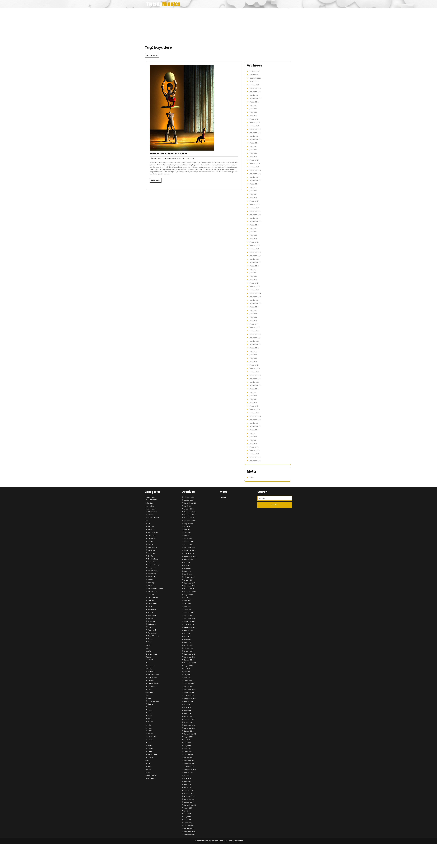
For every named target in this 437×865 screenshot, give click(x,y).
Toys (148, 772)
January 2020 (254, 85)
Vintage (150, 639)
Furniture (151, 514)
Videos (150, 757)
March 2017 (254, 201)
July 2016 (253, 228)
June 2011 (253, 437)
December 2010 (255, 457)
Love (149, 707)
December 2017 (255, 170)
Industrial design (154, 565)
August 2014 (254, 307)
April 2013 (253, 362)
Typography (152, 633)
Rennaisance (153, 603)
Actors (150, 731)
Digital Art (151, 550)
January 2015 (254, 290)
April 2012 (253, 403)
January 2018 (254, 167)
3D (149, 523)
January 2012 (254, 413)
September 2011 (255, 426)
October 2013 (254, 341)
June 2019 (253, 109)
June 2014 (253, 314)
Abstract (151, 526)
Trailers (150, 739)
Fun (147, 663)
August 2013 (254, 348)
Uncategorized (151, 775)
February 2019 (255, 122)
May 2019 (253, 112)
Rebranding (152, 686)
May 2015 (253, 276)
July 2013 (253, 351)
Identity (149, 669)
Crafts (148, 651)
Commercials (152, 500)
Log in (252, 477)
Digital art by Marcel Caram (168, 153)
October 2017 (254, 177)
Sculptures (152, 609)
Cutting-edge (152, 547)
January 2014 (254, 331)
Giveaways (150, 666)
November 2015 (255, 256)
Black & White (153, 532)
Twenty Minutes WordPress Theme (209, 840)
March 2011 (254, 447)
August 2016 (254, 225)
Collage (150, 544)
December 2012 (255, 375)
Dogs (149, 766)
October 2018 (254, 136)
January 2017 (254, 208)
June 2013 (253, 355)
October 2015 (254, 259)
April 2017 (253, 198)
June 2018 (253, 150)
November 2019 (255, 92)
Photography (152, 591)
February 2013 (255, 368)
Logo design (152, 677)
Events (150, 748)
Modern (151, 580)
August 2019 (254, 102)
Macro (151, 594)
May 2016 (253, 235)
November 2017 (255, 174)
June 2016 (253, 232)
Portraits (151, 600)
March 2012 (254, 406)
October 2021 (254, 75)
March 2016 (254, 242)
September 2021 (255, 78)
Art (147, 521)
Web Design (150, 778)
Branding (151, 671)
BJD (147, 648)
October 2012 (254, 382)
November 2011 (255, 420)
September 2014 (255, 303)
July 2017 (253, 187)
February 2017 (255, 204)
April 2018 (253, 157)
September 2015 (255, 262)
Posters (151, 734)
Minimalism (152, 574)
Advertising (150, 497)
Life (147, 695)
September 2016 (255, 221)
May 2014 (253, 317)
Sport (150, 716)
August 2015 (254, 266)
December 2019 (255, 88)
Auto (149, 698)
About (186, 857)
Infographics (152, 568)
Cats (149, 763)
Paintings (151, 583)
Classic (150, 541)
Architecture (150, 509)
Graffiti (150, 556)
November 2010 (255, 461)
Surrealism (152, 624)
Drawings (151, 553)
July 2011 (253, 433)
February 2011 (255, 450)
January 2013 (254, 372)
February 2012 (255, 409)
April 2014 (253, 321)
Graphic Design (153, 559)
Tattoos (150, 627)
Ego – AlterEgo (152, 55)
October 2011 (254, 423)
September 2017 (255, 180)
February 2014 (255, 327)
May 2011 (253, 440)
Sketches (151, 612)
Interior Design (153, 517)
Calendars (151, 535)
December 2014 (255, 293)
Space (148, 769)
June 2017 (253, 191)
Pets (148, 761)
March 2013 (254, 365)
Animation (150, 506)
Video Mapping (153, 636)
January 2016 (254, 249)
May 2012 (253, 399)
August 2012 (254, 389)
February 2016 (255, 245)
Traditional (152, 630)
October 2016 (254, 218)
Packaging (151, 680)
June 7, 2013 (156, 158)
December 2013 (255, 334)
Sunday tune (152, 754)
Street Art (151, 621)
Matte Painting (153, 571)
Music (148, 743)
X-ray (150, 642)
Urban (150, 719)
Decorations (152, 512)
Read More (155, 180)
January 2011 (254, 454)
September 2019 (255, 98)
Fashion (149, 657)
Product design (153, 683)
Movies (149, 728)
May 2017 (253, 194)
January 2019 (254, 126)
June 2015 (253, 273)
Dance (150, 745)
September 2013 (255, 344)
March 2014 (254, 324)
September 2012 (255, 385)
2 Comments (169, 158)
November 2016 (255, 215)
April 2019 (253, 116)
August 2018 (254, 143)
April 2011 (253, 444)
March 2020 (254, 81)
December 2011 (255, 416)
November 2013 (255, 338)
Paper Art (151, 586)
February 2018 (255, 163)
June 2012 (253, 396)
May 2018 (253, 153)
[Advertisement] (218, 25)
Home (186, 851)
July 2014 (253, 310)
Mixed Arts (152, 577)
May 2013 (253, 358)
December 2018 (255, 129)
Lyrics (150, 751)
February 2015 (255, 286)
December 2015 (255, 252)
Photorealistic (153, 597)
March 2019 (254, 119)
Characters (152, 538)
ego (180, 158)
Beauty (148, 645)
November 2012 (255, 379)
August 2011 (254, 430)
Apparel (151, 660)
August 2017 (254, 184)
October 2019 (254, 95)
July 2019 (253, 105)
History (150, 704)
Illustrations (152, 562)
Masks (148, 725)
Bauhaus (151, 529)
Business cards (153, 674)
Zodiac (150, 722)
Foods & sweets (153, 701)
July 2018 (253, 146)
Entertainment (151, 654)
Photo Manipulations (155, 588)
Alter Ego (149, 503)
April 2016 (253, 239)
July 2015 (253, 269)
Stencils (151, 618)
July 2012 (253, 392)
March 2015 (254, 283)
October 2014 (254, 300)
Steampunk (152, 615)
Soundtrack (152, 737)
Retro (150, 606)
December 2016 (255, 211)
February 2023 (255, 71)
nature (150, 713)
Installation (150, 692)
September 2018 (255, 139)
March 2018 (254, 160)
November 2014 (255, 297)
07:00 (190, 158)
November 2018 (255, 133)
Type (149, 689)
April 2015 (253, 280)
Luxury (150, 710)
